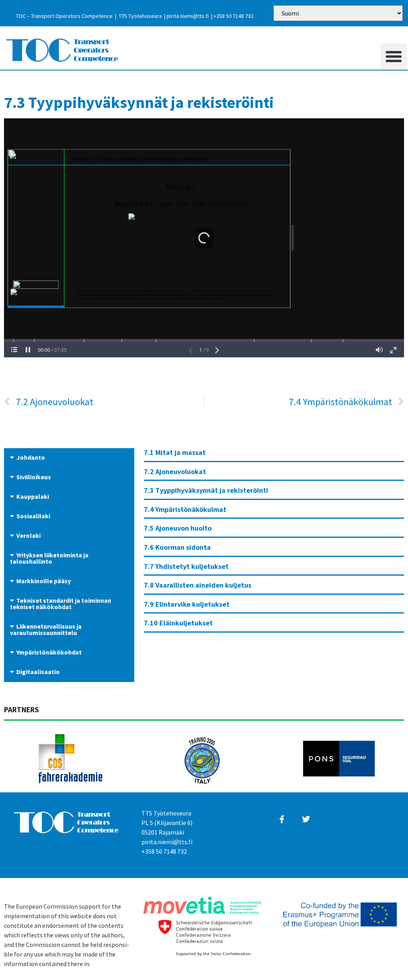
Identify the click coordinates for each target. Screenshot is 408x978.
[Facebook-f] (282, 819)
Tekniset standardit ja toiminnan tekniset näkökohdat (60, 603)
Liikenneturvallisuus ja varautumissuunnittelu (46, 629)
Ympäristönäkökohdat (49, 652)
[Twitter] (306, 819)
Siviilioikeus (33, 477)
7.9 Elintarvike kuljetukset (187, 604)
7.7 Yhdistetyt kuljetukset (186, 566)
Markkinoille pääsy (43, 581)
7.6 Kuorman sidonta (177, 547)
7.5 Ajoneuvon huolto (178, 528)
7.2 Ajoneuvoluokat (175, 471)
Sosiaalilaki (33, 516)
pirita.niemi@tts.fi (188, 16)
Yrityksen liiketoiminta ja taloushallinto (49, 558)
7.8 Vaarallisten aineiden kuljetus (197, 585)
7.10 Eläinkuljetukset (178, 622)
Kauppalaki (32, 496)
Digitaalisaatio (38, 672)
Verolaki (28, 535)
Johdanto (30, 457)
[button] (394, 56)
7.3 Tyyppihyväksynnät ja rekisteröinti (206, 490)
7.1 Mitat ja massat (175, 452)
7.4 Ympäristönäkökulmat (185, 509)
